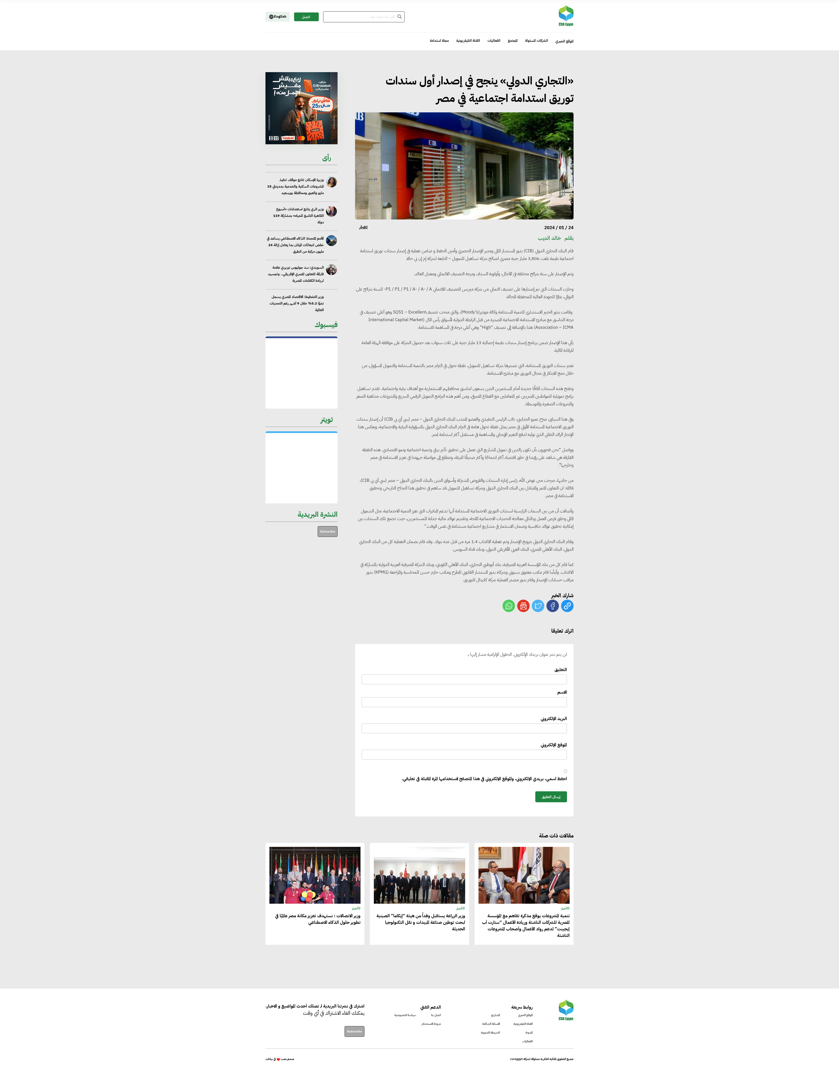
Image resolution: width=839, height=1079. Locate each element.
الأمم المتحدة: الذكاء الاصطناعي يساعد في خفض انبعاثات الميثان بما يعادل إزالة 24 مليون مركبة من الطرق (295, 211)
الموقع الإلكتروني (554, 744)
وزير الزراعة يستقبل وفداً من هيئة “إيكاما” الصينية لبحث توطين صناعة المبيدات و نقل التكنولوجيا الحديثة (420, 922)
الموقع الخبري (564, 41)
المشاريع (495, 1015)
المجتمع (513, 40)
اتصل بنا (306, 17)
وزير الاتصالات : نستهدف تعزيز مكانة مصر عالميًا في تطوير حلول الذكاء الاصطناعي (318, 919)
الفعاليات (493, 40)
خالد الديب (549, 238)
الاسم (562, 692)
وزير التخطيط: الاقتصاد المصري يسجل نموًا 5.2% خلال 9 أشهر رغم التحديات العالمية (297, 270)
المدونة (529, 1032)
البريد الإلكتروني (554, 718)
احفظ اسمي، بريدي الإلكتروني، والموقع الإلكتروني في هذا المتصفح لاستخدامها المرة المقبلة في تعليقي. (484, 778)
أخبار (363, 226)
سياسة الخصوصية (405, 1015)
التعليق (561, 669)
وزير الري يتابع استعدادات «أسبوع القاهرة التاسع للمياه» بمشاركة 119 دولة (298, 182)
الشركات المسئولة (536, 40)
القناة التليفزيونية (468, 40)
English (280, 16)
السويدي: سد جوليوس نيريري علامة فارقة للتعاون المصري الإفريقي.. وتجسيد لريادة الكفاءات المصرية (296, 240)
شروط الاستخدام (431, 1024)
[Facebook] (552, 606)
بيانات (269, 1059)
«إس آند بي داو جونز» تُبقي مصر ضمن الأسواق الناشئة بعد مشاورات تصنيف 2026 (297, 299)
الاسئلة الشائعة (491, 1024)
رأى (326, 157)
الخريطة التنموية (490, 1032)
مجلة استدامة (439, 40)
